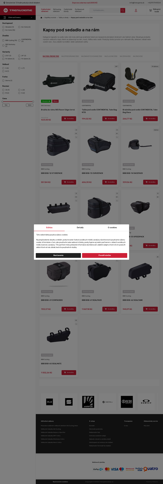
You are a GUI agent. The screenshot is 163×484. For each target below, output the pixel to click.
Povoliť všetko (105, 255)
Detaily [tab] (80, 227)
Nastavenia (58, 255)
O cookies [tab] (112, 227)
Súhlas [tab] (49, 227)
